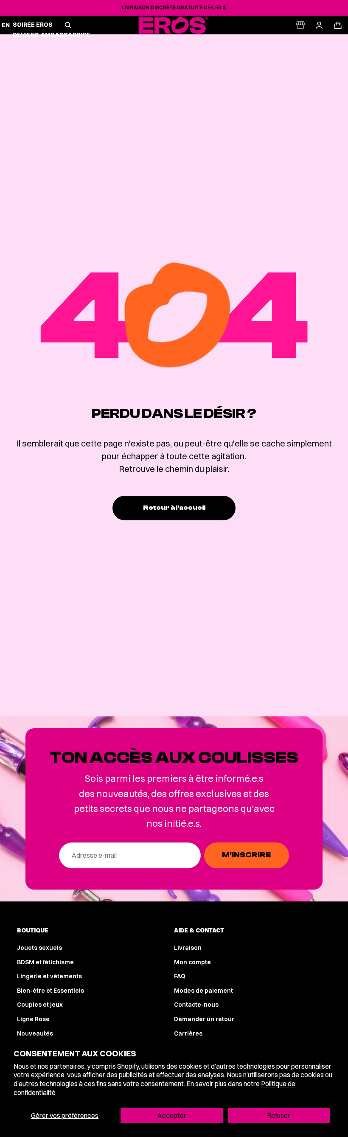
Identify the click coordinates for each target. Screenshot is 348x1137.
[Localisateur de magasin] (300, 25)
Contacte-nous (196, 1004)
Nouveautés (35, 1033)
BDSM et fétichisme (45, 962)
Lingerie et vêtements (49, 976)
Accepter (171, 1115)
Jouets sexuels (39, 948)
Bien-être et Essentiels (50, 990)
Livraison (188, 948)
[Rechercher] (68, 25)
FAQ (179, 976)
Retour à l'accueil (174, 507)
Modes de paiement (203, 990)
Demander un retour (204, 1019)
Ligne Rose (33, 1019)
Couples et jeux (40, 1004)
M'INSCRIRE (246, 855)
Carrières (188, 1033)
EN (6, 25)
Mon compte (192, 962)
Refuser (278, 1115)
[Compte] (319, 25)
